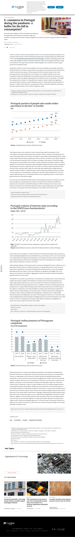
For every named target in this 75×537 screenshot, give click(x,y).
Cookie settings (29, 12)
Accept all (59, 7)
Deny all (51, 7)
